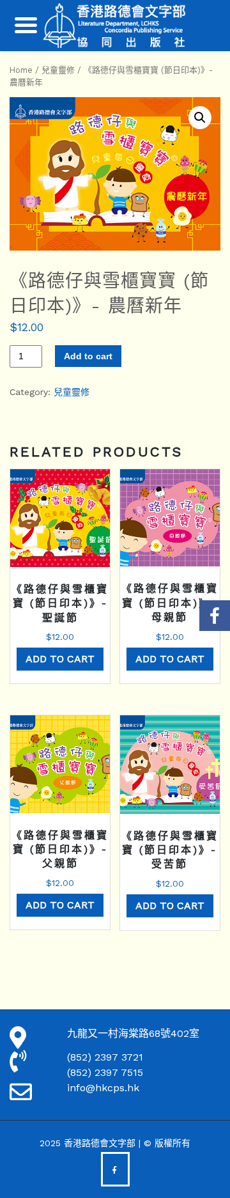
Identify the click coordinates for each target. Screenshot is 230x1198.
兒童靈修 (58, 70)
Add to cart (88, 356)
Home (21, 70)
